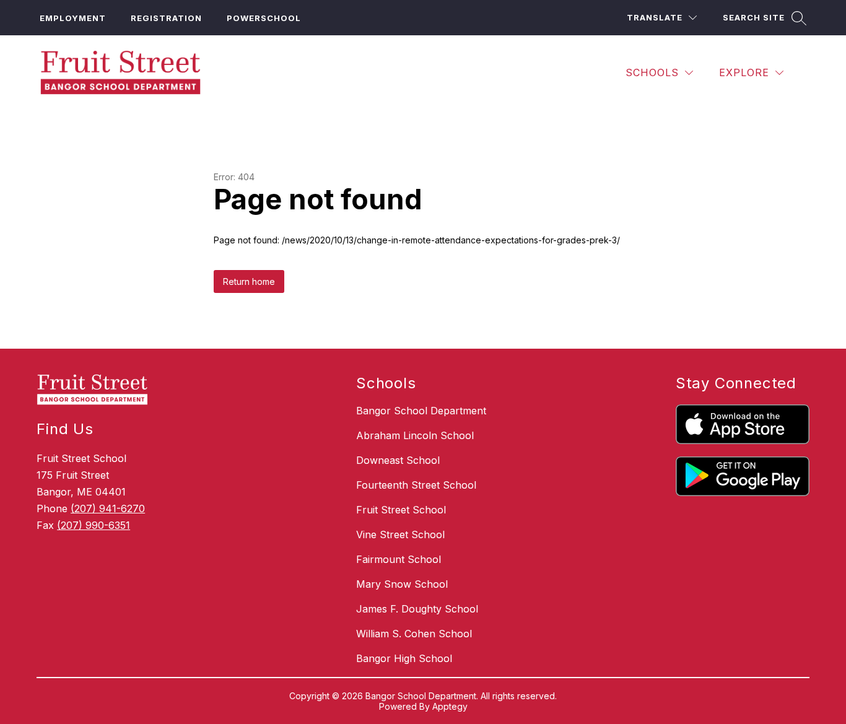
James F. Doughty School (417, 609)
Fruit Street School (401, 510)
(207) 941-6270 (108, 508)
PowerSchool (264, 18)
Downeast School (398, 460)
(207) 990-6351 (93, 525)
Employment (73, 18)
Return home (249, 281)
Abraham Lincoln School (415, 435)
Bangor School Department (421, 410)
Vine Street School (400, 534)
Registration (166, 18)
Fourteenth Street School (416, 485)
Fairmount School (398, 559)
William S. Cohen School (414, 633)
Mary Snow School (402, 584)
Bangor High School (404, 658)
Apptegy (450, 706)
